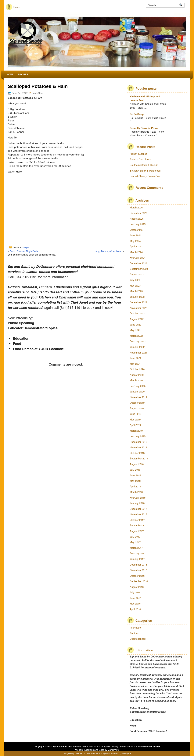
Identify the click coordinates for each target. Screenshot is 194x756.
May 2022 (135, 330)
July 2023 (135, 280)
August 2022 (137, 319)
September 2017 (139, 525)
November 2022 (138, 308)
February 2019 (138, 436)
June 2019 (135, 414)
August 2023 (137, 274)
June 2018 (135, 475)
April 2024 (135, 246)
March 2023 (136, 291)
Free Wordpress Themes (86, 753)
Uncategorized (138, 638)
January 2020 (137, 391)
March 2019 (136, 430)
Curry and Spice (123, 753)
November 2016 (138, 570)
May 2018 (135, 481)
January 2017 (137, 559)
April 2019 (135, 425)
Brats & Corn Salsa (140, 159)
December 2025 (138, 213)
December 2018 (138, 442)
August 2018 (137, 464)
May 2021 (135, 363)
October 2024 (137, 230)
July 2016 (135, 592)
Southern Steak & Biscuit (144, 165)
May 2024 (135, 241)
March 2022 (136, 335)
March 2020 (136, 380)
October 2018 (137, 453)
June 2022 (135, 324)
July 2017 (135, 536)
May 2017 (135, 542)
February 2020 (138, 386)
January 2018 (137, 503)
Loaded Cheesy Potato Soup (145, 176)
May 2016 (135, 603)
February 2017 (138, 553)
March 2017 (136, 547)
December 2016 (138, 564)
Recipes (23, 74)
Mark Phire (113, 749)
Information (136, 627)
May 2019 (135, 419)
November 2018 (138, 447)
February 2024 (138, 257)
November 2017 (138, 514)
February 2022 (138, 341)
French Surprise (138, 153)
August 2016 (137, 587)
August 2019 (137, 408)
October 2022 (137, 313)
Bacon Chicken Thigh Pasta (24, 251)
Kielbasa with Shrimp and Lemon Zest (145, 98)
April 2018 (135, 486)
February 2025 (138, 224)
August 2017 (137, 531)
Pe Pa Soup (137, 114)
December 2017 (138, 508)
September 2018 (139, 458)
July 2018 (135, 469)
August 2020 (137, 375)
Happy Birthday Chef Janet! (108, 251)
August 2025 (137, 218)
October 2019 (137, 402)
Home (16, 7)
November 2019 (138, 397)
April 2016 (135, 609)
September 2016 (139, 581)
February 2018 (138, 497)
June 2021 (135, 358)
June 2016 (135, 598)
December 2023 (138, 263)
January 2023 (137, 296)
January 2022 (137, 347)
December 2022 (138, 302)
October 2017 (137, 520)
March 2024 (136, 252)
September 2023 (139, 268)
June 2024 (135, 235)
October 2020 (137, 369)
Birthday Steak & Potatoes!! (145, 170)
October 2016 (137, 575)
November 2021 (138, 352)
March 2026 (136, 207)
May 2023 (135, 285)
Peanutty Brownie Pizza (144, 128)
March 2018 (136, 492)
